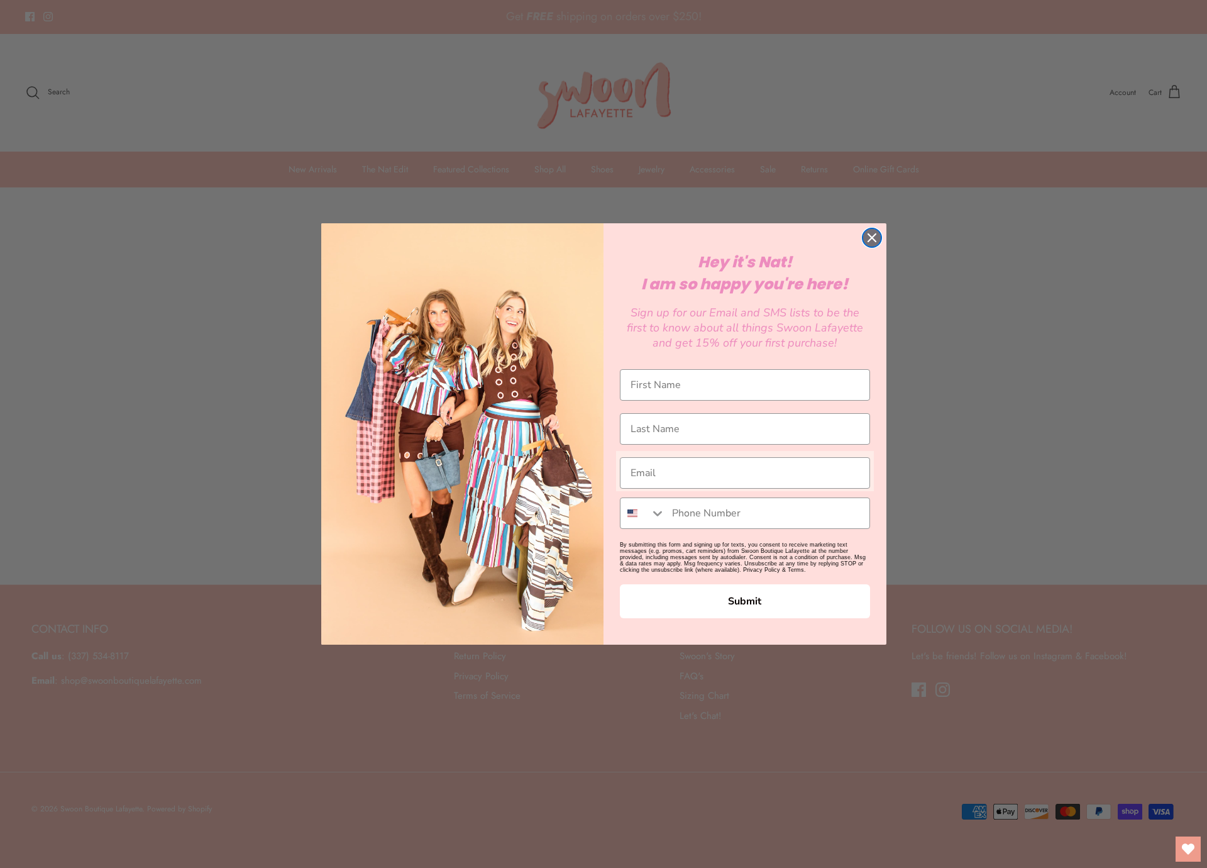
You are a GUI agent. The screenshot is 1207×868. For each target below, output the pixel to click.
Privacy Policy (761, 570)
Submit (744, 601)
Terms (796, 570)
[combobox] (643, 513)
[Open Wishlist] (1188, 849)
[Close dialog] (872, 237)
